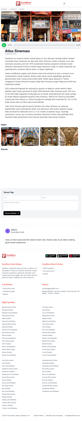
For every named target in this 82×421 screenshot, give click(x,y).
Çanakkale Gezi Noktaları (50, 391)
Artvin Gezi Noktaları (8, 346)
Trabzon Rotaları (7, 405)
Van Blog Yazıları (47, 307)
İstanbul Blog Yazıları (49, 332)
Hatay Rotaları (6, 318)
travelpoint (13, 9)
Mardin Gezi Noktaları (49, 346)
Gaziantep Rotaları (48, 363)
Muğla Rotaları (47, 318)
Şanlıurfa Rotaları (7, 327)
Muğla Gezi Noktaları (49, 321)
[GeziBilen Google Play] (50, 255)
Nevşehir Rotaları (7, 310)
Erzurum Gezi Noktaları (49, 383)
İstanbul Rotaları (47, 335)
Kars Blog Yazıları (7, 385)
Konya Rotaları (6, 380)
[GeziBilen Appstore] (62, 255)
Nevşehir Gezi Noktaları (10, 313)
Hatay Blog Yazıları (8, 315)
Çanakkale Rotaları (48, 388)
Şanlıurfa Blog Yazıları (9, 324)
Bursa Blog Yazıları (48, 369)
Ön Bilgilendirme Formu (72, 415)
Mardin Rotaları (47, 344)
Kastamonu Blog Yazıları (10, 369)
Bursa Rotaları (46, 371)
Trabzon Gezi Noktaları (9, 408)
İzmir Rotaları (6, 363)
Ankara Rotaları (7, 352)
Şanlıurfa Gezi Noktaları (9, 330)
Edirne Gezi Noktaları (9, 338)
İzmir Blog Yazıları (8, 360)
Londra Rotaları (47, 352)
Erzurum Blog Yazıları (49, 377)
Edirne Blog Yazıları (8, 332)
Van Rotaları (46, 310)
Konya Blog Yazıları (8, 377)
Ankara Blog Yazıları (8, 349)
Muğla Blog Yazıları (48, 315)
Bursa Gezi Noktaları (49, 374)
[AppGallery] (74, 255)
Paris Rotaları (46, 327)
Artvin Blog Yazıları (8, 341)
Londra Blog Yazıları (48, 349)
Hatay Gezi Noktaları (8, 321)
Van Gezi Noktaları (48, 313)
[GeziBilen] (23, 3)
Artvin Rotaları (6, 344)
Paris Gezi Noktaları (48, 330)
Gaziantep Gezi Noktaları (50, 366)
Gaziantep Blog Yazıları (49, 360)
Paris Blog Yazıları (48, 324)
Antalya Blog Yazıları (8, 394)
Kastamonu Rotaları (8, 371)
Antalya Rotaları (7, 397)
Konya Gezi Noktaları (9, 383)
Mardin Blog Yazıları (48, 341)
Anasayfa (4, 9)
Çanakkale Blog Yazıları (50, 385)
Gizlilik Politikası (39, 415)
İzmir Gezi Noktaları (8, 366)
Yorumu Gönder (11, 213)
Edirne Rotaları (7, 335)
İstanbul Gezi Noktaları (49, 338)
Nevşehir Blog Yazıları (9, 307)
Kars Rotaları (6, 388)
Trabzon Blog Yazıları (9, 402)
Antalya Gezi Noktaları (9, 400)
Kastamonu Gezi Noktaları (10, 374)
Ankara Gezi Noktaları (9, 355)
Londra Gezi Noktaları (49, 355)
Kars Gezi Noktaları (8, 391)
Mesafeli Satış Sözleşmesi (54, 415)
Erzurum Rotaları (47, 380)
